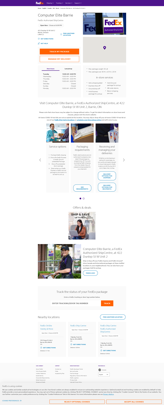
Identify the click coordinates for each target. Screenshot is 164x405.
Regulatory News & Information (78, 375)
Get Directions (45, 39)
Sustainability (39, 375)
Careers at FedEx (40, 382)
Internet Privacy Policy (76, 382)
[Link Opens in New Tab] (82, 225)
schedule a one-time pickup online (89, 120)
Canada (104, 370)
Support (77, 3)
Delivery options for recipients (105, 186)
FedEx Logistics (74, 378)
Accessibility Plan (59, 373)
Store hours (50, 69)
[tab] (80, 199)
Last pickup (68, 69)
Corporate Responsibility (42, 378)
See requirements (80, 187)
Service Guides (74, 371)
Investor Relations (41, 373)
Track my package (54, 51)
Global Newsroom (41, 380)
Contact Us (58, 369)
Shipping (49, 3)
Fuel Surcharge (74, 373)
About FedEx (39, 369)
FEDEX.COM (89, 272)
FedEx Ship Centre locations (64, 120)
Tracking (58, 3)
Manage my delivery (55, 58)
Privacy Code (73, 380)
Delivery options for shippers (105, 175)
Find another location (68, 34)
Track (107, 303)
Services (68, 3)
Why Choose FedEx (41, 371)
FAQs (56, 371)
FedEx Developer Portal (76, 369)
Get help (43, 43)
